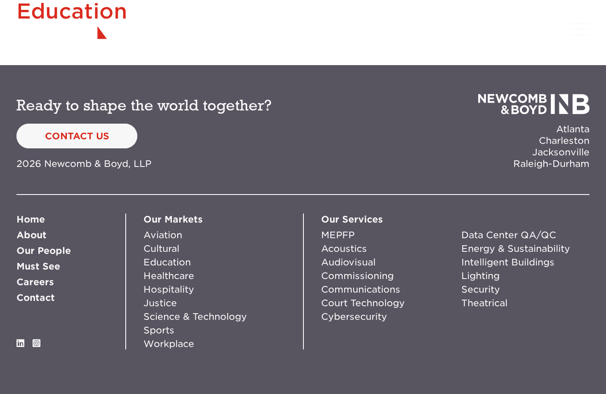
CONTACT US (77, 136)
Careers (35, 282)
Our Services (352, 219)
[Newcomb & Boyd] (72, 29)
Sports (158, 330)
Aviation (162, 235)
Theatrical (484, 303)
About (31, 235)
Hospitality (168, 289)
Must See (38, 266)
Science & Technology (195, 316)
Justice (160, 303)
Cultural (161, 248)
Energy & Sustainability (515, 248)
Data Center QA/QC (508, 235)
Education (167, 262)
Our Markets (173, 219)
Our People (43, 250)
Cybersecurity (354, 316)
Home (30, 219)
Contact (35, 297)
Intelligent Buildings (507, 262)
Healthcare (168, 275)
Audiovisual (348, 262)
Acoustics (344, 248)
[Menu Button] (580, 29)
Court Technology (363, 303)
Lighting (480, 275)
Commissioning (357, 275)
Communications (360, 289)
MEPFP (338, 235)
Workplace (168, 343)
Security (480, 289)
